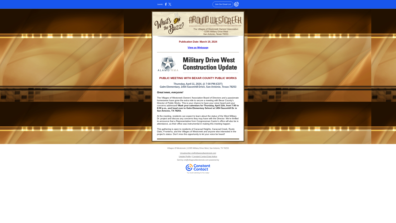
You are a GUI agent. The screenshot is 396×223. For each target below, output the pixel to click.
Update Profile (185, 156)
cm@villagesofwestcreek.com (196, 160)
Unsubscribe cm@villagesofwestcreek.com (198, 153)
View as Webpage (198, 47)
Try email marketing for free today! (198, 173)
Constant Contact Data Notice (204, 156)
